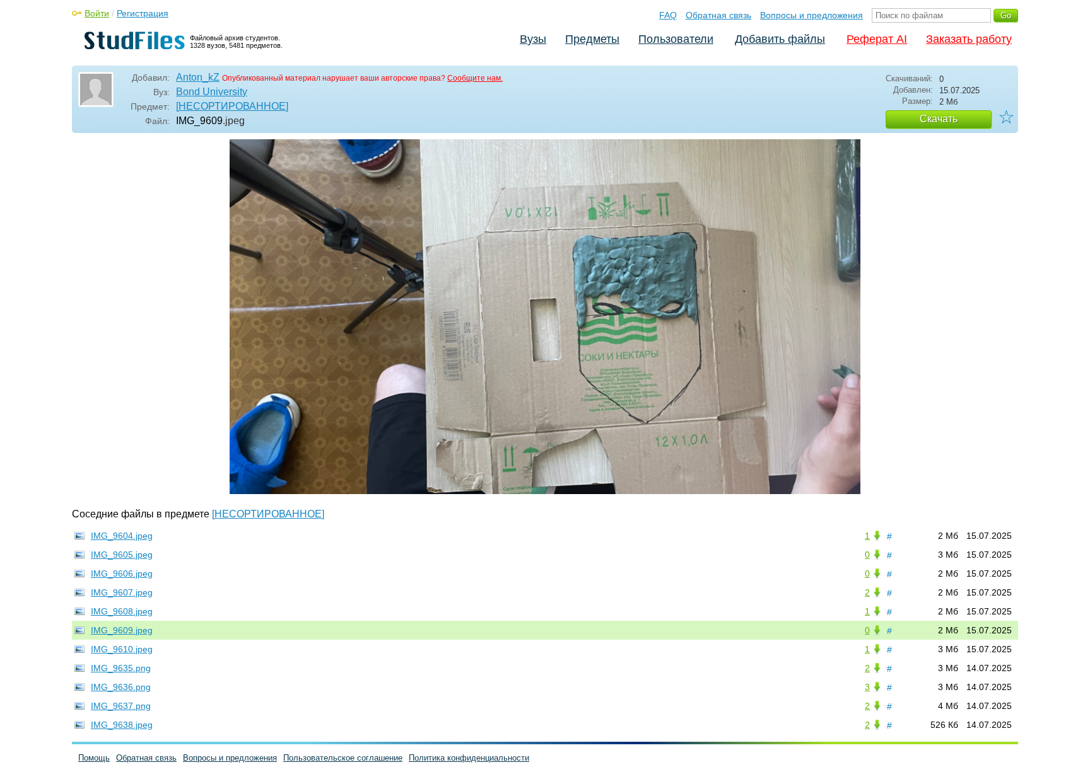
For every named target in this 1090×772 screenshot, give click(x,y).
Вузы (533, 39)
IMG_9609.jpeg (122, 630)
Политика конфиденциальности (469, 758)
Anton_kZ (198, 77)
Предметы (592, 39)
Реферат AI (877, 39)
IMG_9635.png (121, 668)
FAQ (668, 15)
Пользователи (675, 39)
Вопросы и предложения (811, 15)
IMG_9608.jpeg (122, 611)
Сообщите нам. (475, 78)
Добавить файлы (780, 39)
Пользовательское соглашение (342, 758)
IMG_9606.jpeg (122, 573)
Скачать (939, 118)
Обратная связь (718, 15)
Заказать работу (969, 39)
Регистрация (142, 13)
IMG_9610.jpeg (122, 649)
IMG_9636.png (121, 687)
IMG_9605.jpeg (122, 555)
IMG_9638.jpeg (122, 725)
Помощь (94, 758)
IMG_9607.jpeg (122, 592)
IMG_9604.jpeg (122, 536)
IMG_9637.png (121, 706)
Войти (97, 13)
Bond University (211, 91)
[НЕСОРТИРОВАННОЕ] (232, 106)
